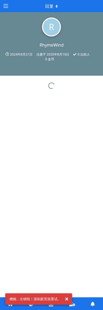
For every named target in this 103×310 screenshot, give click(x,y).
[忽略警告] (66, 299)
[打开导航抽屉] (5, 6)
